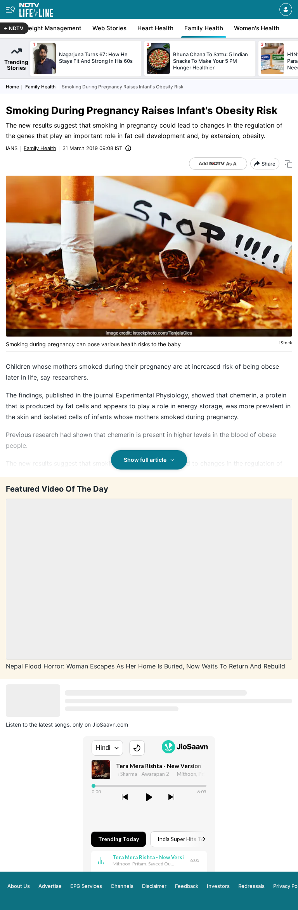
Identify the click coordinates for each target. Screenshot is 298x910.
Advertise (50, 886)
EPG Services (86, 886)
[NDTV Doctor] (36, 8)
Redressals (251, 886)
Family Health (40, 87)
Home (12, 87)
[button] (285, 9)
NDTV (16, 28)
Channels (122, 886)
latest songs (54, 724)
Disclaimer (154, 886)
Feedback (186, 886)
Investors (218, 886)
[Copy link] (288, 163)
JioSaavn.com (110, 724)
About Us (18, 886)
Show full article (145, 459)
